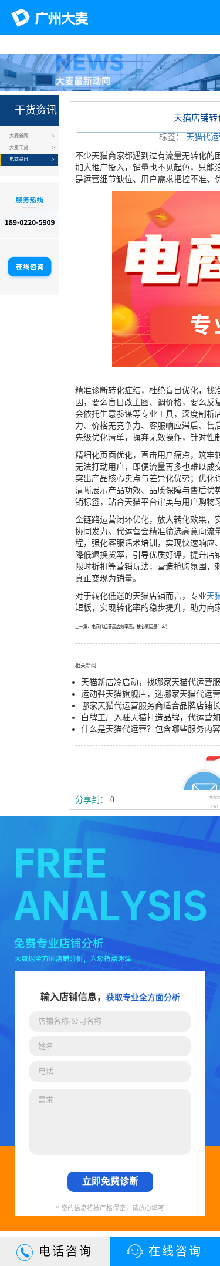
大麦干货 (18, 147)
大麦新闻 (18, 136)
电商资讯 (18, 159)
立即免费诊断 (110, 1181)
